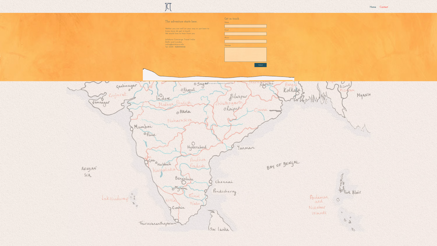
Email (227, 30)
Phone (227, 38)
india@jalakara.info (174, 45)
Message (228, 45)
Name (227, 22)
